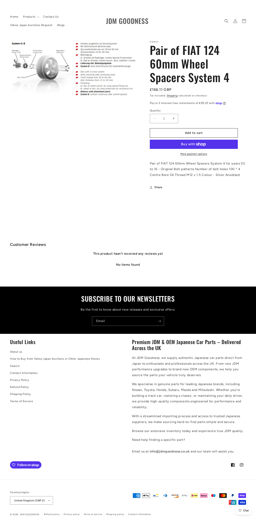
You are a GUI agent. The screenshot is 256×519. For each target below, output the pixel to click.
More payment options (193, 153)
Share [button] (158, 187)
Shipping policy (115, 514)
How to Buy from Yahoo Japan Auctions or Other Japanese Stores (55, 358)
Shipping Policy (20, 394)
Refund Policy (19, 387)
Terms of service (93, 514)
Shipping (172, 95)
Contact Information (24, 373)
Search (15, 366)
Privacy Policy (19, 380)
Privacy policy (72, 514)
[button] (31, 17)
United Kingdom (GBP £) (29, 500)
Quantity (155, 110)
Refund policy (52, 514)
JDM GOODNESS (29, 514)
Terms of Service (21, 401)
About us (16, 351)
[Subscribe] (159, 321)
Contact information (139, 514)
